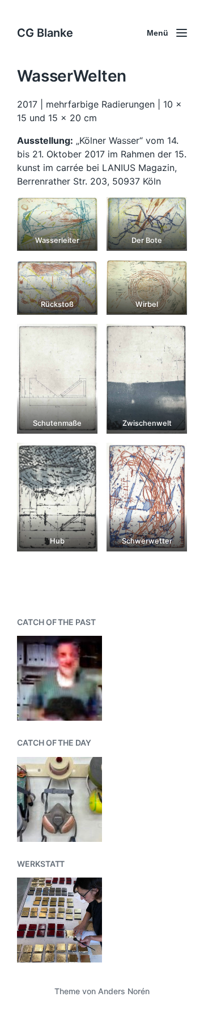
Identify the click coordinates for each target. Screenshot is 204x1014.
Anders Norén (124, 991)
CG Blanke (45, 33)
